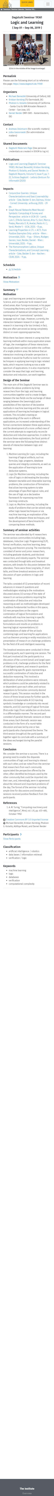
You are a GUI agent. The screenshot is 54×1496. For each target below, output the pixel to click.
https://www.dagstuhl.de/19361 (28, 84)
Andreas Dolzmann (18, 129)
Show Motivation (11, 282)
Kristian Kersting (17, 99)
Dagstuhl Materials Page (20, 148)
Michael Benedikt (17, 96)
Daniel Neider (15, 113)
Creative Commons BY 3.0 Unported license (26, 819)
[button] (6, 50)
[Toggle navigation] (48, 4)
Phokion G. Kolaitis (18, 103)
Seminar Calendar (18, 9)
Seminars (7, 9)
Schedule (16, 269)
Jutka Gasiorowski (17, 132)
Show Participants (11, 838)
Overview (27, 1493)
